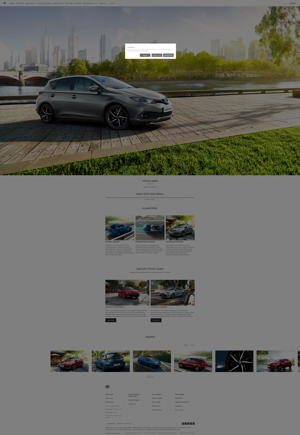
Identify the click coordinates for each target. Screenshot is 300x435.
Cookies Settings (168, 55)
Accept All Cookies (157, 55)
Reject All (145, 55)
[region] (150, 51)
